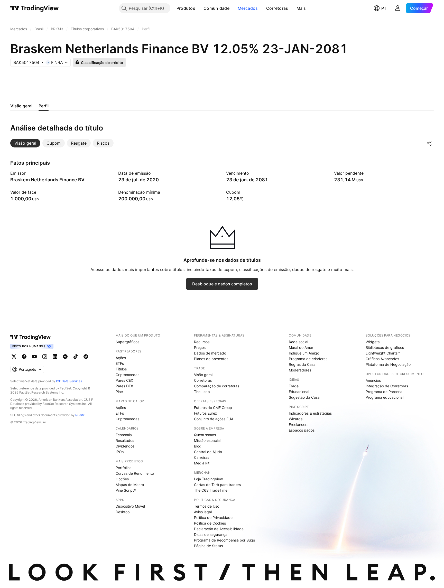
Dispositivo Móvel (130, 506)
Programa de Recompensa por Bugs (224, 540)
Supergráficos (127, 342)
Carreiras (201, 457)
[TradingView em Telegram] (65, 356)
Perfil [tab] (44, 105)
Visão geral (203, 374)
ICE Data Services (69, 381)
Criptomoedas (127, 374)
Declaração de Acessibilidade (219, 529)
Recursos (201, 342)
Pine (119, 391)
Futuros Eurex (205, 413)
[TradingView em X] (13, 356)
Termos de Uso (206, 506)
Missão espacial (207, 440)
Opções (122, 479)
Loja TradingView (208, 479)
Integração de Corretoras (387, 386)
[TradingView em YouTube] (34, 356)
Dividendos (125, 446)
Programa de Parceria (384, 391)
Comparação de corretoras (216, 386)
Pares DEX (124, 386)
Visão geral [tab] (21, 105)
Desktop (123, 512)
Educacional (299, 391)
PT (383, 8)
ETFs (120, 363)
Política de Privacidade (213, 517)
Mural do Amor (301, 347)
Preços (200, 347)
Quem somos (205, 435)
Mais (301, 8)
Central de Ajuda (208, 452)
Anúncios (373, 380)
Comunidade (216, 8)
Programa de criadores (308, 359)
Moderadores (300, 370)
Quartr (79, 415)
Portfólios (123, 467)
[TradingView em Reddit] (85, 356)
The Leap (202, 391)
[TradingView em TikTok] (75, 356)
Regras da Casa (302, 364)
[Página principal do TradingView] (34, 8)
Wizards (295, 419)
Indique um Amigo (304, 353)
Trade (294, 386)
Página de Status (208, 546)
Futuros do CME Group (213, 407)
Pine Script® (126, 490)
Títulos (121, 369)
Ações (121, 358)
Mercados (248, 8)
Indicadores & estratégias (310, 413)
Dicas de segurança (210, 534)
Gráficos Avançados (382, 359)
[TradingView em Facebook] (24, 356)
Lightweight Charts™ (383, 353)
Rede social (298, 342)
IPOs (120, 452)
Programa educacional (384, 397)
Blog (197, 446)
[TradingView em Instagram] (44, 356)
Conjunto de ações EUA (213, 419)
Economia (124, 435)
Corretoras (277, 8)
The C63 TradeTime (210, 490)
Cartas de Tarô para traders (217, 484)
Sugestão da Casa (304, 397)
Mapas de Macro (130, 484)
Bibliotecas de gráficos (385, 347)
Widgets (373, 342)
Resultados (125, 440)
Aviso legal (203, 512)
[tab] (25, 143)
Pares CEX (124, 380)
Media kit (201, 463)
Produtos (186, 8)
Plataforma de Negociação (388, 364)
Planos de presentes (211, 359)
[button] (199, 8)
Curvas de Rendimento (135, 473)
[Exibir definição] (29, 173)
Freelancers (298, 424)
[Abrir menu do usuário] (398, 8)
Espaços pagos (301, 430)
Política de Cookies (210, 523)
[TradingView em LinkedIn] (55, 356)
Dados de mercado (210, 353)
